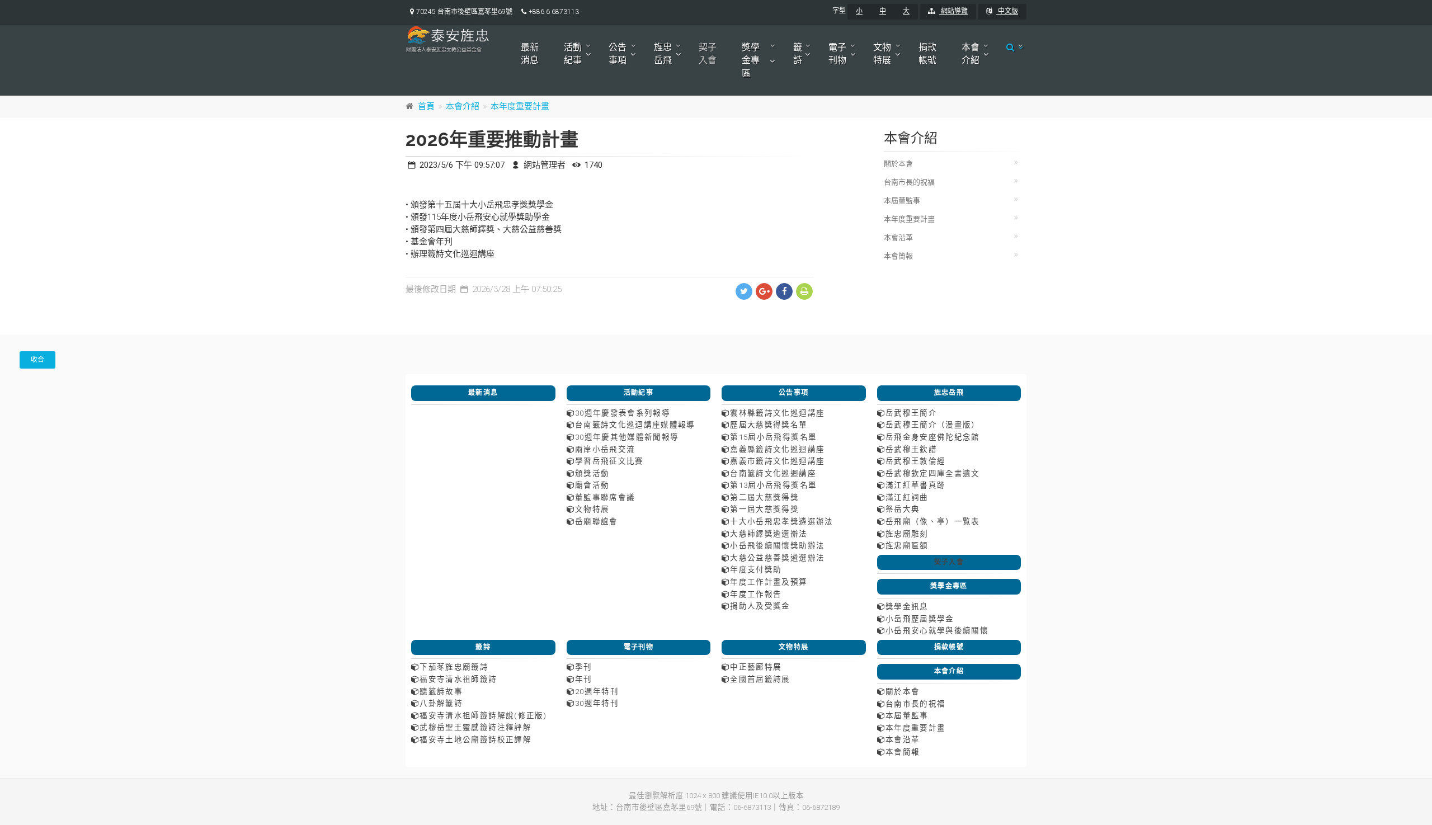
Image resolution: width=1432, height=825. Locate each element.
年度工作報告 (755, 594)
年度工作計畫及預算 (768, 581)
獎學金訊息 (907, 606)
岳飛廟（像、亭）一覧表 (932, 521)
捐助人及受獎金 (760, 605)
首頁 (426, 106)
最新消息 (530, 53)
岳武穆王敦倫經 (915, 460)
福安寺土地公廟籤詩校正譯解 (475, 739)
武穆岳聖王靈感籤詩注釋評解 (475, 727)
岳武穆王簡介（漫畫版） (932, 424)
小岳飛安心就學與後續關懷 (936, 630)
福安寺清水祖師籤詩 (458, 679)
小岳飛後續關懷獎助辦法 (777, 545)
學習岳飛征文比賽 (609, 460)
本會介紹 (970, 53)
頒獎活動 (592, 473)
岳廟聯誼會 (596, 521)
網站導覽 (953, 11)
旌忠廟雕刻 (907, 533)
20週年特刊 (597, 691)
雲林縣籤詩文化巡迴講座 (777, 412)
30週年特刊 (597, 703)
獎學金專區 (751, 60)
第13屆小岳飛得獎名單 (773, 484)
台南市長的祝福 (909, 182)
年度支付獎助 (755, 569)
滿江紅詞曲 (907, 497)
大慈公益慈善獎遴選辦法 (777, 557)
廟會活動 (592, 484)
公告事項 (617, 53)
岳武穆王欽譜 (911, 449)
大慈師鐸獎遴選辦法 (768, 533)
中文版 (1007, 11)
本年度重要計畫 (520, 106)
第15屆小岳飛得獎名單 (773, 436)
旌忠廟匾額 (907, 545)
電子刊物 (837, 53)
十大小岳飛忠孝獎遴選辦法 (781, 521)
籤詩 (797, 53)
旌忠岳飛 (663, 53)
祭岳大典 (902, 509)
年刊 (583, 679)
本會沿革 (898, 237)
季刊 (583, 666)
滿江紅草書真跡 (915, 484)
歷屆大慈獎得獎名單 (768, 424)
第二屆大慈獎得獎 (764, 497)
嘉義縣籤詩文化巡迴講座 (777, 449)
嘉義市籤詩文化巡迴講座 (777, 460)
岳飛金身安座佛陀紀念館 (932, 436)
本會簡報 (898, 256)
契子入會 (708, 53)
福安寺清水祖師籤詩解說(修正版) (483, 715)
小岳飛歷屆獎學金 (919, 618)
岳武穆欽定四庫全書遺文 (932, 473)
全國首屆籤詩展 (760, 679)
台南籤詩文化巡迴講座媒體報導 (635, 424)
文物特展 (882, 53)
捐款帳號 (927, 53)
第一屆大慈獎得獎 (764, 509)
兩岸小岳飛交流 (605, 449)
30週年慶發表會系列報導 (622, 412)
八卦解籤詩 (441, 703)
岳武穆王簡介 (911, 412)
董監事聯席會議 (605, 497)
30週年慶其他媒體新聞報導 (627, 436)
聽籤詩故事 (441, 691)
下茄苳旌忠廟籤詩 (454, 666)
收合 (37, 360)
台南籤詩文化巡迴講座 (773, 473)
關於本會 (898, 163)
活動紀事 (573, 53)
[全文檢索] (1011, 47)
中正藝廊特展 (755, 666)
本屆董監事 (902, 200)
